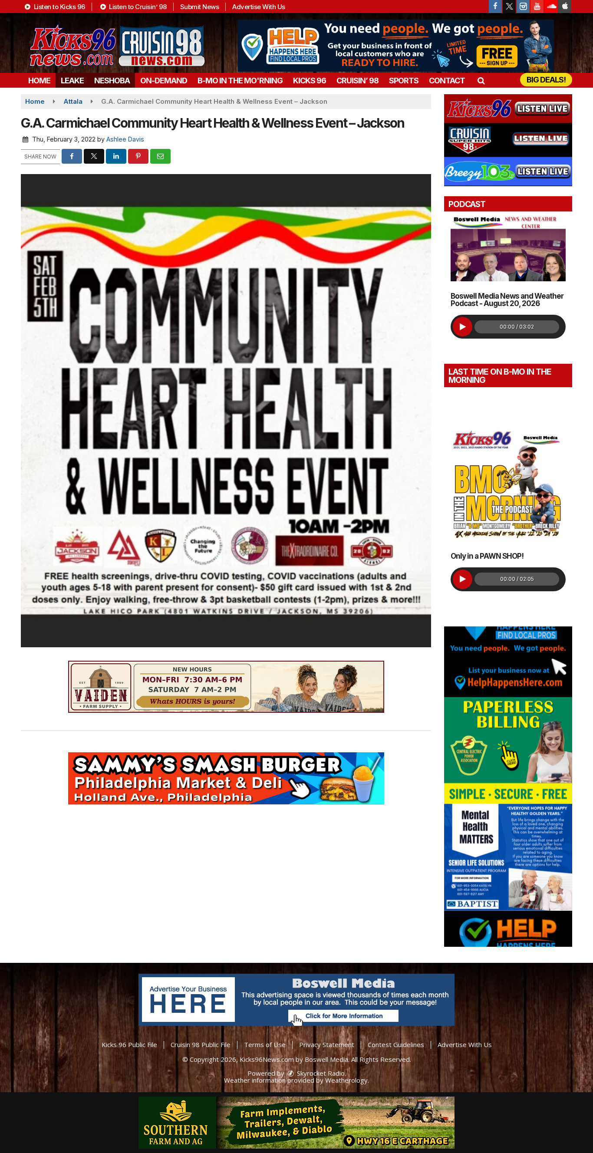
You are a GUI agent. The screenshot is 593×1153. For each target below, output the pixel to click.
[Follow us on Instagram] (523, 6)
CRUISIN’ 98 (357, 80)
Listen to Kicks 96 (58, 7)
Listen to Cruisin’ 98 (137, 7)
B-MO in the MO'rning (240, 80)
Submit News (199, 7)
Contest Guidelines (396, 1044)
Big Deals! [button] (546, 79)
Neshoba (112, 80)
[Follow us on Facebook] (495, 6)
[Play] (462, 326)
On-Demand (163, 80)
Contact (447, 80)
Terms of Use (265, 1044)
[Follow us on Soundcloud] (550, 6)
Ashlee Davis (125, 139)
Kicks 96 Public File (129, 1044)
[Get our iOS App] (564, 6)
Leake (72, 80)
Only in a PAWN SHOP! (487, 556)
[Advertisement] (396, 46)
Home (39, 80)
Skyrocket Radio (320, 1073)
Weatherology (346, 1080)
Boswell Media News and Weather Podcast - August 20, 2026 (507, 300)
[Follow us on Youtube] (537, 6)
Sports (403, 80)
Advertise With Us (258, 7)
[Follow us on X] (509, 6)
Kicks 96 (309, 80)
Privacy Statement (326, 1044)
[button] (480, 80)
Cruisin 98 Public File (201, 1044)
